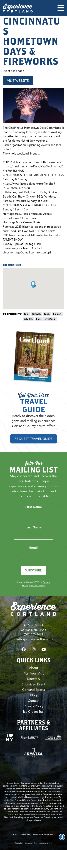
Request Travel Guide (34, 439)
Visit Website (18, 81)
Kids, (38, 319)
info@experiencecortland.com (33, 639)
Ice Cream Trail (33, 712)
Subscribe (33, 570)
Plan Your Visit (33, 673)
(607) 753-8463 (33, 634)
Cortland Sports (33, 690)
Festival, (36, 314)
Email (33, 548)
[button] (33, 285)
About (33, 668)
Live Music (50, 319)
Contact (33, 701)
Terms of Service (37, 585)
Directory (33, 679)
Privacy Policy (33, 706)
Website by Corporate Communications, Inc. (33, 843)
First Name (33, 507)
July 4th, (28, 319)
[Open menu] (61, 8)
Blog (33, 695)
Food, (46, 314)
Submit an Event (33, 684)
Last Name (33, 527)
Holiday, (57, 314)
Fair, (26, 314)
